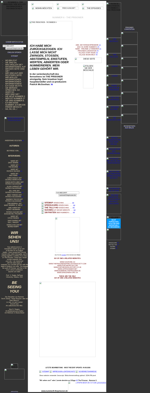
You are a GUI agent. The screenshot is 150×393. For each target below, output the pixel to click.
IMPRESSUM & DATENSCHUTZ (64, 371)
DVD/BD (64, 255)
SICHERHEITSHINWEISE (88, 371)
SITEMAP (45, 371)
